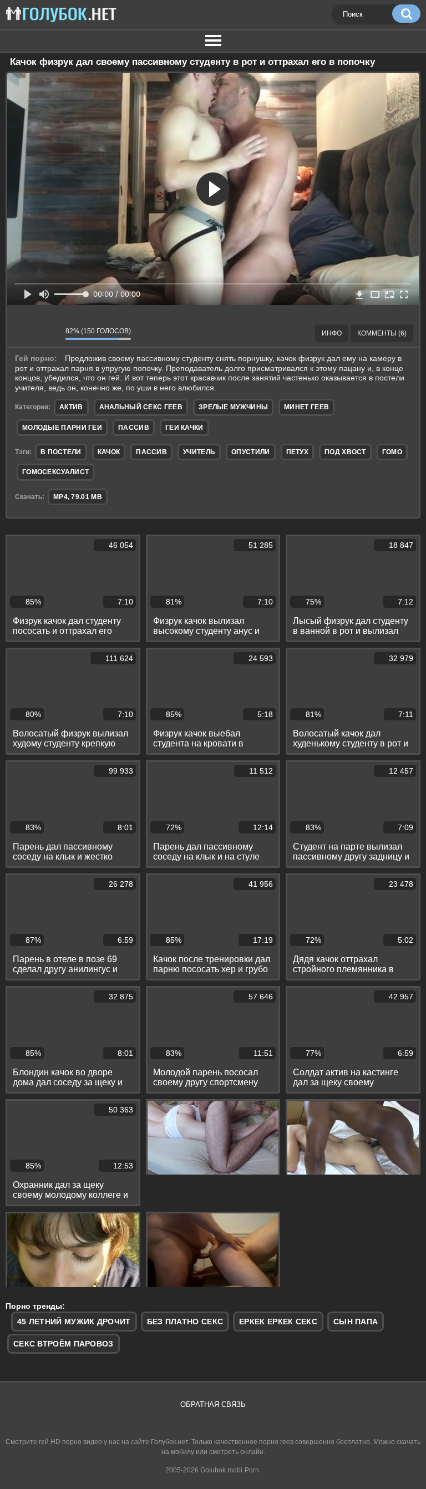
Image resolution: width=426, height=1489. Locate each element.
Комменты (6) (382, 333)
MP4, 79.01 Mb (77, 497)
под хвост (345, 452)
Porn (252, 1470)
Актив (71, 407)
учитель (199, 452)
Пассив (133, 427)
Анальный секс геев (140, 407)
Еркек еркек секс (278, 1321)
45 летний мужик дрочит (74, 1321)
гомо (392, 452)
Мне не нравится (49, 333)
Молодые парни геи (62, 427)
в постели (61, 452)
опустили (250, 452)
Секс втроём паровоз (63, 1343)
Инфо (332, 333)
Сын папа (355, 1321)
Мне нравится (24, 333)
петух (297, 452)
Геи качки (184, 427)
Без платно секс (185, 1321)
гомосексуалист (55, 472)
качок (109, 452)
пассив (151, 452)
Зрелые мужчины (233, 407)
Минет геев (306, 407)
